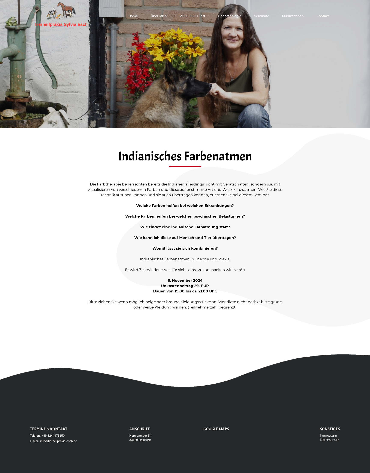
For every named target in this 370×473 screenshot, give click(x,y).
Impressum (328, 435)
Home (133, 16)
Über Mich (159, 16)
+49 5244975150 (53, 435)
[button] (262, 16)
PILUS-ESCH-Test (192, 16)
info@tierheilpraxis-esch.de (58, 441)
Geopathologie (229, 16)
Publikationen (293, 16)
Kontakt (323, 16)
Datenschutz (329, 440)
